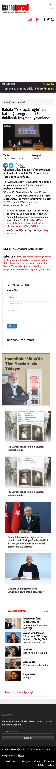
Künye (37, 757)
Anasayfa (9, 102)
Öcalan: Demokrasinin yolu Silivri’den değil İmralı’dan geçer (25, 586)
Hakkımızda (11, 757)
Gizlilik (39, 760)
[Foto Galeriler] (30, 19)
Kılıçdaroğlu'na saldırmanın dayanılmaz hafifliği (36, 621)
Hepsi (46, 606)
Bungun (27, 673)
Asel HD (27, 645)
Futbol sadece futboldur (36, 661)
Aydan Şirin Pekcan (33, 628)
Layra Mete (29, 670)
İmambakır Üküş (32, 614)
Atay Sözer (29, 657)
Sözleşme (49, 757)
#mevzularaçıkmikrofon (30, 223)
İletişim (26, 757)
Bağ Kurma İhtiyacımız (35, 648)
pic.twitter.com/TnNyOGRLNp (23, 226)
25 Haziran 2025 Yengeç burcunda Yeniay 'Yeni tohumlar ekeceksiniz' (36, 635)
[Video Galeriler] (38, 19)
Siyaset (21, 102)
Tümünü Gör (48, 84)
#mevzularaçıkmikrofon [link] (16, 205)
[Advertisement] (28, 51)
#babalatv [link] (32, 202)
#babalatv (12, 223)
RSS (51, 760)
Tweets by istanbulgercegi (19, 688)
